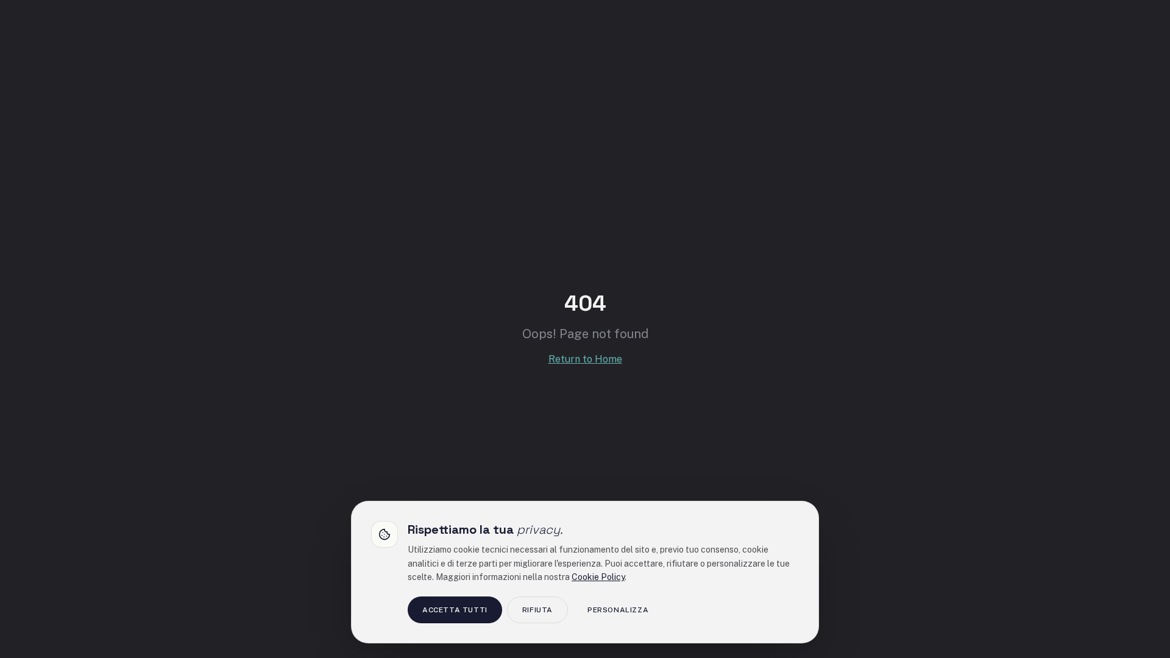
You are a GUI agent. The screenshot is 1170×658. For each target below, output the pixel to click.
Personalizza (617, 610)
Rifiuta (537, 610)
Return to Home (585, 359)
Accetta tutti (455, 610)
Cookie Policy (598, 577)
